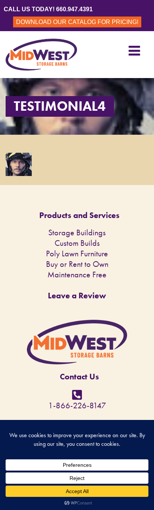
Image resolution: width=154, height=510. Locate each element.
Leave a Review (77, 295)
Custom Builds (77, 243)
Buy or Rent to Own (77, 264)
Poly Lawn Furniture (77, 253)
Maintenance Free (77, 274)
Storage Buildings (77, 232)
